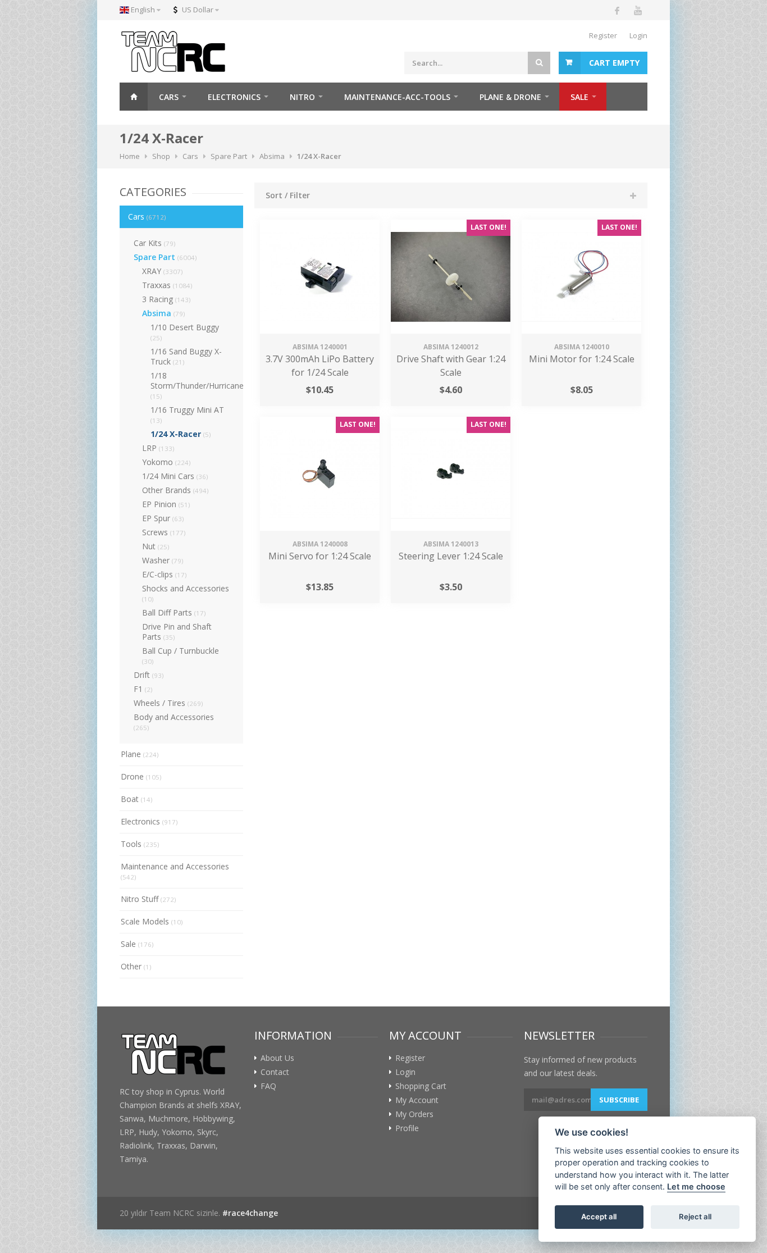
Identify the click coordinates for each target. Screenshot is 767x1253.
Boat (137, 799)
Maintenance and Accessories (175, 871)
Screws (164, 532)
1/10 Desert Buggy (184, 332)
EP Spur (163, 518)
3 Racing (166, 299)
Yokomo (166, 462)
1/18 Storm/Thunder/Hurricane (196, 385)
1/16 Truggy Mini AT (187, 414)
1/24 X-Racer (180, 434)
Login (638, 35)
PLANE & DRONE (510, 97)
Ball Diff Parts (174, 612)
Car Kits (155, 243)
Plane (140, 754)
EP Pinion (166, 504)
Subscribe (619, 1100)
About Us (277, 1058)
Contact (275, 1072)
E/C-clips (164, 574)
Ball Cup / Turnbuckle (180, 655)
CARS (169, 97)
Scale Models (152, 921)
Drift (149, 674)
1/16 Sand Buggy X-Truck (186, 356)
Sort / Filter (288, 195)
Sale (137, 943)
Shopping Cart (420, 1086)
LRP (158, 448)
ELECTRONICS (234, 97)
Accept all (599, 1217)
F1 (143, 689)
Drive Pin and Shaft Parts (177, 631)
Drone (141, 776)
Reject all (695, 1217)
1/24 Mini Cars (175, 476)
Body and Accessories (174, 722)
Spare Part (165, 257)
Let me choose (696, 1187)
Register (603, 35)
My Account (417, 1100)
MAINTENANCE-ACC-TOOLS (397, 97)
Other (136, 966)
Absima (163, 313)
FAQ (268, 1086)
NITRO (302, 97)
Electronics (149, 821)
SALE (579, 97)
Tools (140, 844)
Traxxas (167, 285)
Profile (407, 1128)
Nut (156, 546)
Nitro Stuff (148, 899)
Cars (147, 216)
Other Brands (175, 490)
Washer (163, 560)
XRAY (162, 271)
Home (134, 97)
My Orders (414, 1114)
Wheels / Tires (168, 703)
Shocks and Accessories (185, 593)
